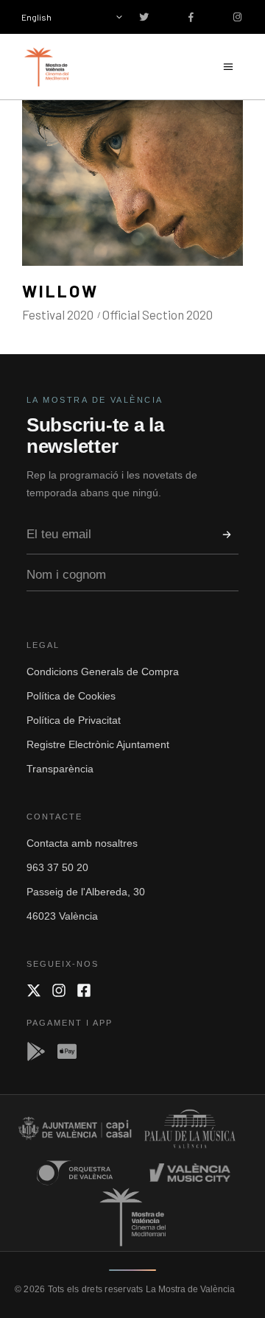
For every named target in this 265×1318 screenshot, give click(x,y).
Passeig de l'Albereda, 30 (85, 892)
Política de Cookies (71, 696)
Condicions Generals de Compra (102, 671)
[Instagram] (59, 990)
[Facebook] (84, 990)
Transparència (59, 769)
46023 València (62, 916)
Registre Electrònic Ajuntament (97, 744)
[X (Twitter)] (33, 990)
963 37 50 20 (57, 867)
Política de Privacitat (73, 720)
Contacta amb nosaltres (82, 843)
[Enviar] (227, 534)
